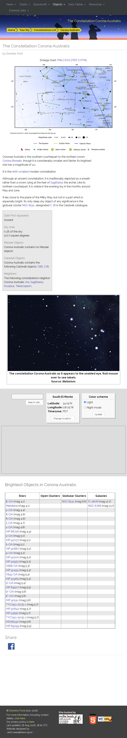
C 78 (53, 205)
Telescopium (23, 286)
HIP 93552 (12, 613)
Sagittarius (56, 182)
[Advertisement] (63, 450)
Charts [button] (23, 4)
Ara (27, 282)
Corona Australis (70, 30)
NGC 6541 (28, 205)
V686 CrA (12, 565)
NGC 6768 (94, 505)
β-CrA (9, 501)
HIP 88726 (12, 531)
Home (11, 30)
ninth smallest (20, 171)
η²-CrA (10, 591)
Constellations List (45, 30)
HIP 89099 (12, 626)
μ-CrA (9, 553)
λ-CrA (9, 544)
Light (89, 402)
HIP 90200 (12, 557)
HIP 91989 (12, 578)
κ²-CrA (10, 595)
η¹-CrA (10, 583)
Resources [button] (96, 4)
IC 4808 (93, 501)
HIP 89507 (12, 587)
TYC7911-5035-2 (16, 617)
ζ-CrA (9, 523)
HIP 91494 (12, 570)
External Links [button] (18, 10)
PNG (60, 60)
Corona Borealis (12, 160)
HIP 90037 (12, 540)
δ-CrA (9, 514)
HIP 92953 (12, 561)
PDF (75, 60)
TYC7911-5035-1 (16, 604)
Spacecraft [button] (40, 4)
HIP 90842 (12, 608)
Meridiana (12, 505)
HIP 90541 (12, 600)
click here (20, 718)
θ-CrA (9, 518)
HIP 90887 (12, 548)
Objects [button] (58, 4)
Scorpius (9, 286)
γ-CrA (9, 510)
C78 (46, 266)
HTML (83, 60)
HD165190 (12, 621)
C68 (40, 266)
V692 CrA (12, 574)
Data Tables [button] (76, 4)
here (31, 721)
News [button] (10, 4)
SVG (67, 60)
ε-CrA (9, 527)
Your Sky (25, 30)
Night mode (93, 407)
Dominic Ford (17, 710)
